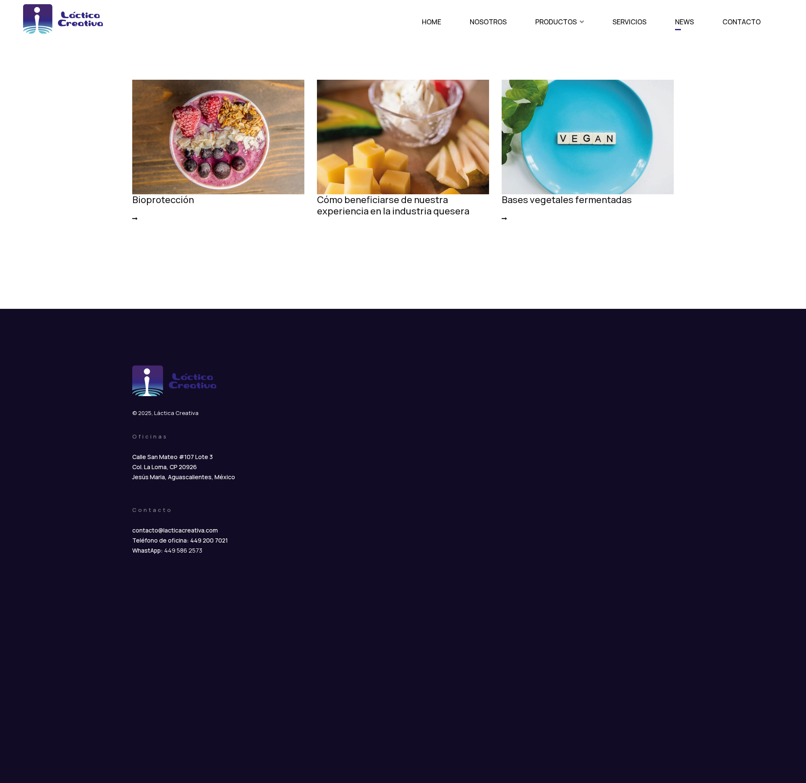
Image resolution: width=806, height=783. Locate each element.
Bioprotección (163, 199)
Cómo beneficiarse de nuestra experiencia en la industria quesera (393, 205)
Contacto (741, 21)
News (684, 21)
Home (431, 21)
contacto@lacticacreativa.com (175, 530)
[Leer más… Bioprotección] (134, 218)
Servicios (629, 21)
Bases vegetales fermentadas (567, 199)
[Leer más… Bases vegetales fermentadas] (504, 218)
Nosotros (488, 21)
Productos (556, 21)
